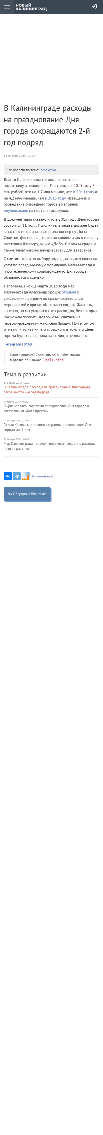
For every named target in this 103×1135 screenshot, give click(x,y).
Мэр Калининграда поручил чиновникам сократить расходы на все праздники (50, 446)
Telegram (12, 344)
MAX (28, 344)
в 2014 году (83, 191)
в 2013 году (55, 198)
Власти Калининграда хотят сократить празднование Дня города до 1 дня (47, 427)
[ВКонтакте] (8, 476)
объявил (69, 291)
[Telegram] (17, 476)
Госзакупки (48, 170)
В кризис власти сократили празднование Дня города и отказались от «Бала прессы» (46, 408)
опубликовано (16, 210)
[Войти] (94, 6)
